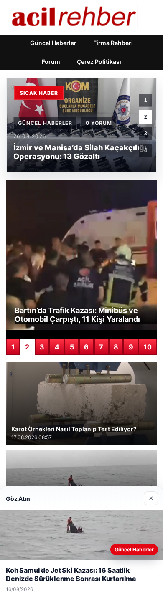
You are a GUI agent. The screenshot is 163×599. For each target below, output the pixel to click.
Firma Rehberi (113, 42)
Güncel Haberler (53, 42)
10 (148, 347)
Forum (51, 61)
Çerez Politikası (99, 61)
